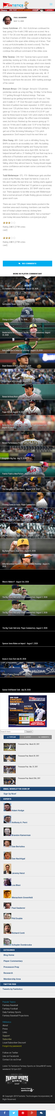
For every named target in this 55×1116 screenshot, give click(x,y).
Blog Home (9, 955)
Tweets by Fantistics (13, 989)
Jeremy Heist (18, 873)
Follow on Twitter (10, 1052)
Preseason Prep (11, 967)
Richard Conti (18, 933)
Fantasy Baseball (10, 1005)
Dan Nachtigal (18, 858)
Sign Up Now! (10, 794)
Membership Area (12, 979)
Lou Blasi (16, 885)
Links (5, 1032)
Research (8, 973)
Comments (45, 737)
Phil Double (17, 918)
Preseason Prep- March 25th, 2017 (29, 778)
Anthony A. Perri (19, 822)
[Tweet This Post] (13, 1113)
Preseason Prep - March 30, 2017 (28, 744)
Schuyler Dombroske (22, 945)
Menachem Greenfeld (22, 897)
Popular (12, 737)
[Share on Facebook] (4, 1113)
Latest (28, 737)
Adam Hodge (18, 810)
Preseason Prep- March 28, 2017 (28, 756)
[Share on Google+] (32, 1113)
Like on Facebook (11, 1056)
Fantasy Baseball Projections (16, 1015)
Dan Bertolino (18, 846)
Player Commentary (13, 961)
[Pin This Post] (23, 1113)
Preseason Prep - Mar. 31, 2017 (28, 767)
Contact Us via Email (12, 1059)
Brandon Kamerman (21, 835)
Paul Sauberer (20, 17)
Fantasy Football (10, 1009)
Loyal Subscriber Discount (14, 1042)
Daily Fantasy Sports (12, 1012)
